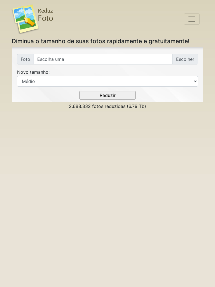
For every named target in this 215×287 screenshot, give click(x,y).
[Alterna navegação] (192, 19)
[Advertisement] (107, 153)
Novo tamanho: (33, 72)
